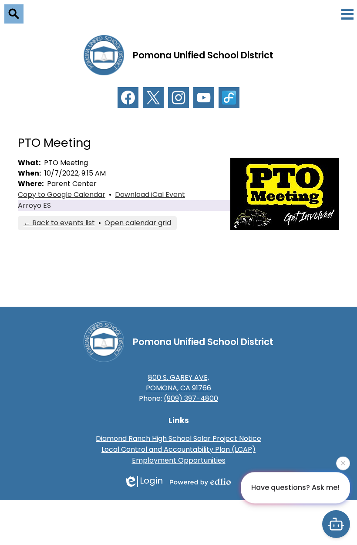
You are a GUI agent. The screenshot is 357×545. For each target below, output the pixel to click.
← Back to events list (59, 223)
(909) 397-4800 (191, 398)
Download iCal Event (150, 195)
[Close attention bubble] (343, 463)
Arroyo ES (34, 205)
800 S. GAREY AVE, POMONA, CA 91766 (178, 382)
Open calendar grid (137, 223)
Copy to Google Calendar (61, 195)
